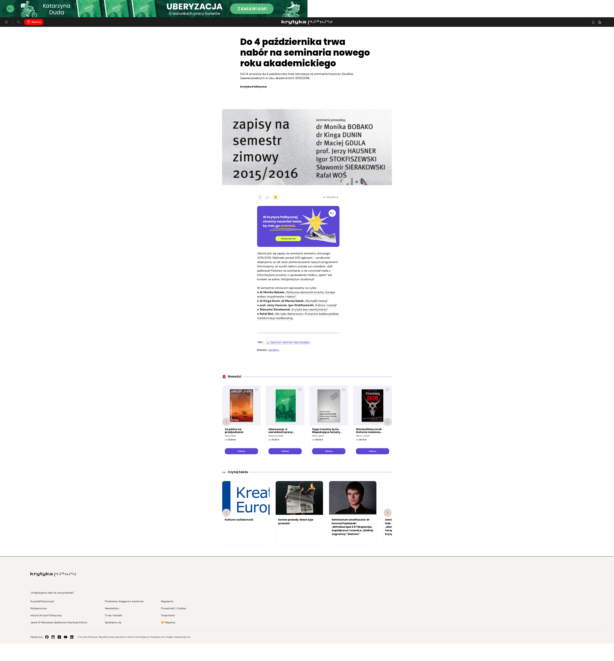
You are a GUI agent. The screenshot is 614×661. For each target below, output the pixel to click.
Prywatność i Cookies (173, 608)
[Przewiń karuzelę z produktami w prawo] (388, 422)
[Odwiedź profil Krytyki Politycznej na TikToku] (59, 637)
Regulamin (167, 601)
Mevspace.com (157, 637)
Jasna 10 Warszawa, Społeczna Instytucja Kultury (58, 622)
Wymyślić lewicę (316, 301)
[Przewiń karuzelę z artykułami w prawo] (388, 513)
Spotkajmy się (113, 622)
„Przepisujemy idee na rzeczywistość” (52, 592)
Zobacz (241, 451)
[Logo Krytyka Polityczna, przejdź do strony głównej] (307, 22)
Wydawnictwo (38, 608)
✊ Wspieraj (168, 622)
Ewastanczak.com (182, 637)
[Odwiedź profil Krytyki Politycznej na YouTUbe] (65, 637)
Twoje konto (168, 615)
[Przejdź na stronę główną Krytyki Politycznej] (53, 574)
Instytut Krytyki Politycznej (45, 615)
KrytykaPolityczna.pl (42, 601)
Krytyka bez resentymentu (309, 309)
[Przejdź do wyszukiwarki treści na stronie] (18, 22)
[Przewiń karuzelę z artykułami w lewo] (226, 513)
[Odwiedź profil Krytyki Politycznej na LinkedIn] (72, 637)
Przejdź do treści (16, 9)
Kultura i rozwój (325, 305)
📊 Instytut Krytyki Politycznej (288, 342)
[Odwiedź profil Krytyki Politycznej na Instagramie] (53, 637)
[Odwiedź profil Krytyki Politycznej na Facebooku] (47, 637)
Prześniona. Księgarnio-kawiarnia (124, 601)
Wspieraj (36, 22)
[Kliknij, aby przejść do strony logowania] (593, 22)
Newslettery (112, 608)
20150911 (273, 350)
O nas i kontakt (113, 615)
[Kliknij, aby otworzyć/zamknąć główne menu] (6, 22)
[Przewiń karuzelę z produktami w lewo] (226, 422)
